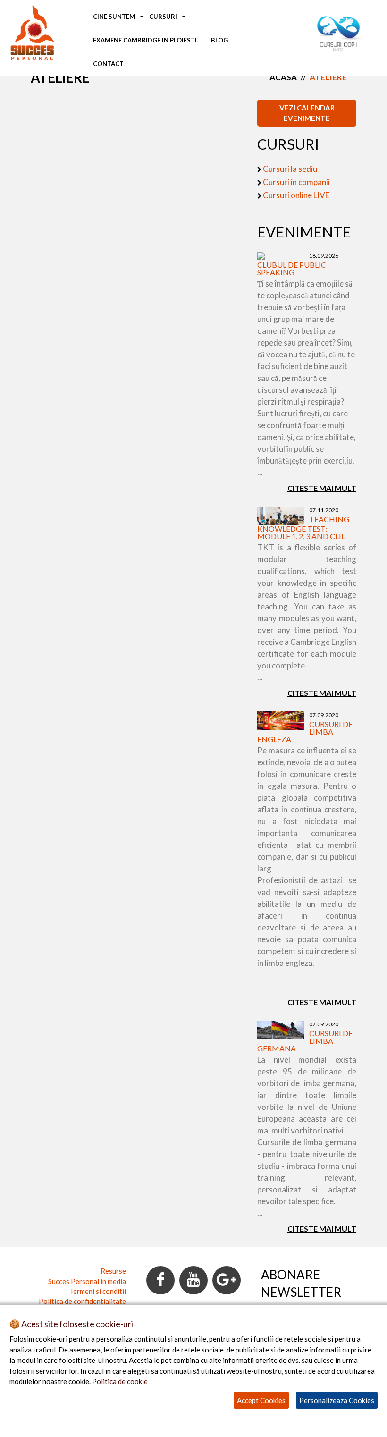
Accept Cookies (261, 1400)
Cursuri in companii (296, 182)
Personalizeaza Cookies (336, 1400)
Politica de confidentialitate (82, 1301)
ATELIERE (328, 77)
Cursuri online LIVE (296, 195)
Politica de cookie (120, 1381)
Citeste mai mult (321, 487)
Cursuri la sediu (290, 169)
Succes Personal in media (87, 1281)
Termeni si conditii (97, 1291)
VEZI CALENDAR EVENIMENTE (307, 112)
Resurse (113, 1271)
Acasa (283, 77)
